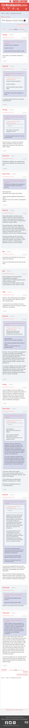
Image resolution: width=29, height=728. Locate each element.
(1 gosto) (4, 61)
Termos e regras (12, 717)
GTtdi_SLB (5, 587)
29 (26, 722)
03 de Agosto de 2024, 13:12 (8, 615)
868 (13, 29)
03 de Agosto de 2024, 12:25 (8, 294)
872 (23, 29)
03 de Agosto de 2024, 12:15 (8, 254)
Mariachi (5, 210)
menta (4, 384)
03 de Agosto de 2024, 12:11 (8, 212)
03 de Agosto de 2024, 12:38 (8, 497)
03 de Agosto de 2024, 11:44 (8, 37)
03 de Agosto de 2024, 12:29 (8, 411)
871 (21, 29)
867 (10, 29)
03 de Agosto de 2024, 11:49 (8, 176)
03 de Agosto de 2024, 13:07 (8, 590)
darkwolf (5, 66)
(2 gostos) (5, 168)
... (9, 29)
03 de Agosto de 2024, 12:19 (8, 273)
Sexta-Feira (6, 174)
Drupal (21, 710)
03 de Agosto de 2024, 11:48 (8, 158)
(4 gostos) (5, 665)
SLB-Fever (5, 156)
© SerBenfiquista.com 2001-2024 (11, 725)
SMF (17, 710)
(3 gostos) (5, 104)
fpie (3, 251)
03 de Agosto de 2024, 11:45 (8, 68)
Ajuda (7, 717)
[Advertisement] (14, 693)
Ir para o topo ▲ (19, 717)
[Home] (14, 5)
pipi (3, 271)
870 (19, 29)
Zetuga (4, 34)
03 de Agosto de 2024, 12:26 (8, 387)
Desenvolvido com (11, 710)
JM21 (4, 292)
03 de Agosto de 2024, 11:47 (8, 112)
